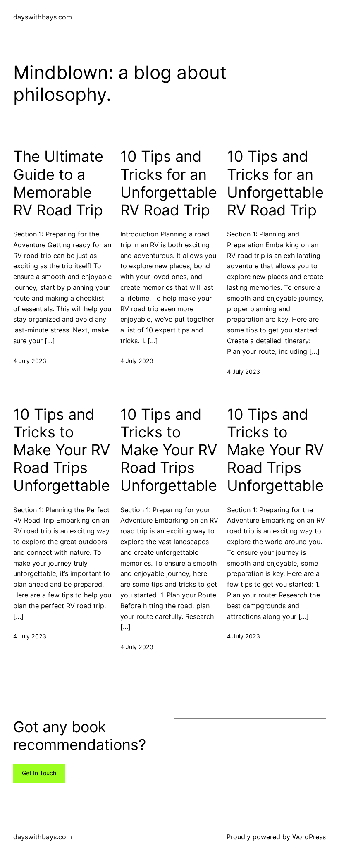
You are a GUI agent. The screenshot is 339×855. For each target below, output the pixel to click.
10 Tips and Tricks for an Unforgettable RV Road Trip (168, 183)
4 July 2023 (29, 360)
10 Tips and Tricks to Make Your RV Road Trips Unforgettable (61, 450)
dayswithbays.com (42, 17)
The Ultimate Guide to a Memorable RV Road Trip (58, 183)
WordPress (309, 837)
